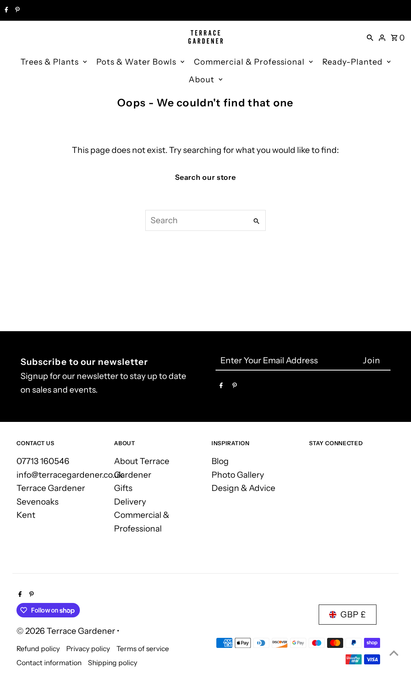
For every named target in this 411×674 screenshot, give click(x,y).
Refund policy (38, 648)
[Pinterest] (16, 10)
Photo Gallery (238, 475)
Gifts (123, 488)
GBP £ (353, 614)
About (201, 79)
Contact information (48, 662)
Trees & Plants (49, 62)
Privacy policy (88, 648)
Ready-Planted (352, 62)
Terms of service (142, 648)
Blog (220, 461)
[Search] (370, 37)
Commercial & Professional (249, 62)
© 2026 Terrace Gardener (66, 631)
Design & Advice (243, 488)
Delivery (130, 502)
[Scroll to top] (394, 653)
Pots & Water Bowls (136, 62)
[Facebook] (5, 10)
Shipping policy (112, 662)
